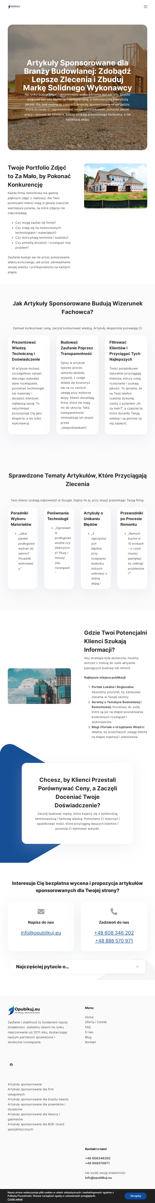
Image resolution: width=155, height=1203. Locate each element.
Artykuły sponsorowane (25, 1084)
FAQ (88, 1027)
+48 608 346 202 (114, 933)
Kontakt (90, 1042)
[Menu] (145, 6)
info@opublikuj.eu (41, 933)
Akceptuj (135, 1196)
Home (89, 1017)
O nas (89, 1032)
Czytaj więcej (15, 1199)
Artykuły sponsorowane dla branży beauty (38, 1099)
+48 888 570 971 (114, 941)
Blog (88, 1037)
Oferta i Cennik (96, 1022)
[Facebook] (11, 1064)
